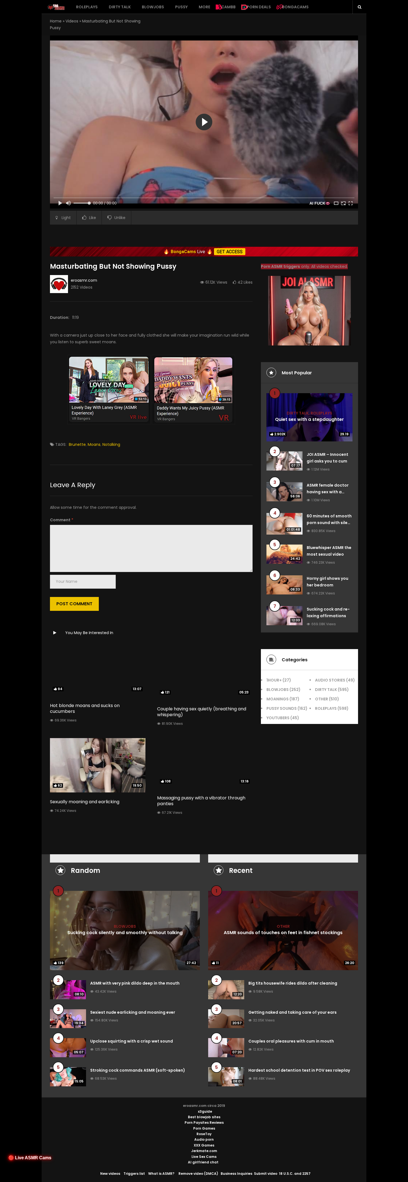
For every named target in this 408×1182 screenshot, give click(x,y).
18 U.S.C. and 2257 (295, 1173)
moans (94, 444)
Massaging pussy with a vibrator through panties (201, 801)
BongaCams (295, 7)
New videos (110, 1173)
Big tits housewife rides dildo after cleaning (292, 983)
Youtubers (277, 718)
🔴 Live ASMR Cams (29, 1157)
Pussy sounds (281, 708)
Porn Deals (259, 7)
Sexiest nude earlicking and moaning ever (132, 1012)
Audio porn (204, 1139)
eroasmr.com (84, 280)
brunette (77, 444)
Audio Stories (330, 680)
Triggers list (134, 1173)
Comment (61, 520)
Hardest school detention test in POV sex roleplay (299, 1070)
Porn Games (204, 1128)
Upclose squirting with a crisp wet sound (131, 1041)
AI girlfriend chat (203, 1162)
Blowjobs (153, 7)
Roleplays (87, 7)
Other (321, 699)
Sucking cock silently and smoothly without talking (125, 932)
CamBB (228, 7)
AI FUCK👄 (319, 203)
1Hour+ (274, 680)
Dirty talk (120, 7)
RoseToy (204, 1134)
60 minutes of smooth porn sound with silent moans (329, 522)
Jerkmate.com (204, 1150)
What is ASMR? (161, 1173)
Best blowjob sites (204, 1117)
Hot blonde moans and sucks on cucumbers (85, 708)
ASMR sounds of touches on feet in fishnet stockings (283, 932)
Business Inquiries (236, 1173)
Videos (72, 21)
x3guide (205, 1111)
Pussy (181, 7)
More (204, 7)
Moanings (277, 699)
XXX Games (204, 1145)
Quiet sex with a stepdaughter (309, 419)
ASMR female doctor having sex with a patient (328, 491)
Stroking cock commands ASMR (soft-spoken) (137, 1070)
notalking (111, 444)
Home (56, 21)
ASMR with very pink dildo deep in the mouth (135, 983)
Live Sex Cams (204, 1156)
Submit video (265, 1173)
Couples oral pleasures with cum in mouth (291, 1041)
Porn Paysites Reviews (204, 1122)
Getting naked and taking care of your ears (292, 1012)
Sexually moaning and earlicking (84, 802)
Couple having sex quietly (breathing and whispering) (201, 712)
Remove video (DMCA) (198, 1173)
